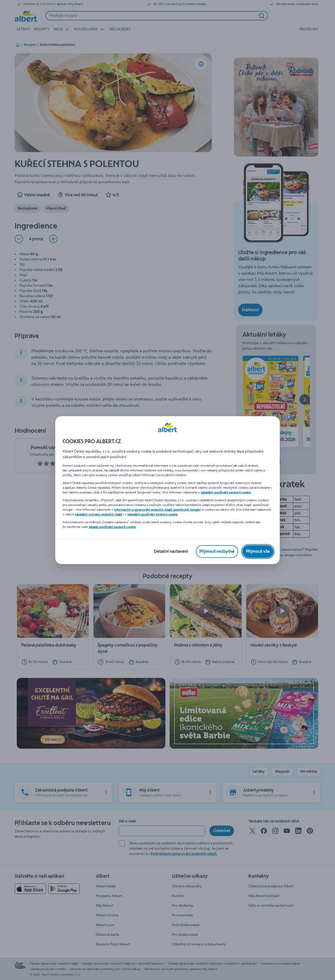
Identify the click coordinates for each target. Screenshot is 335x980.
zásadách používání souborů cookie (226, 492)
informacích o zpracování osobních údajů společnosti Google (157, 509)
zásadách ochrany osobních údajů (98, 514)
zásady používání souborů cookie (112, 527)
